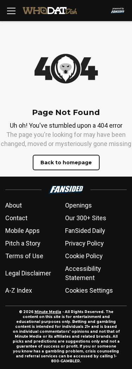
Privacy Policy (84, 243)
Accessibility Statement (83, 273)
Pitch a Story (22, 243)
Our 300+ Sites (85, 218)
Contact (16, 218)
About (13, 205)
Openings (78, 205)
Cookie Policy (84, 256)
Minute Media (47, 312)
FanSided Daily (85, 230)
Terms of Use (24, 256)
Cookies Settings (89, 290)
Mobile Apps (22, 230)
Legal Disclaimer (28, 273)
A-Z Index (18, 290)
